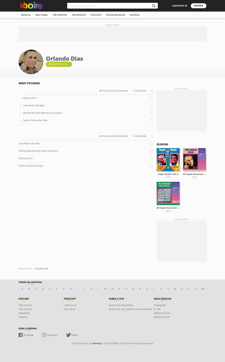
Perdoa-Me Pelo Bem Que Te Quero (42, 112)
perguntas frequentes (121, 305)
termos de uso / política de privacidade (130, 309)
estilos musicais (115, 14)
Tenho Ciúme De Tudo (35, 120)
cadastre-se (179, 5)
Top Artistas (25, 309)
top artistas (60, 14)
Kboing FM (160, 305)
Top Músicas (25, 305)
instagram (52, 335)
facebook (28, 335)
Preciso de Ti (30, 98)
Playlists (23, 317)
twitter (74, 335)
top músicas (79, 14)
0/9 (202, 288)
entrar (198, 5)
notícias (135, 14)
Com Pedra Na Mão (33, 105)
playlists (96, 14)
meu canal (41, 14)
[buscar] (154, 6)
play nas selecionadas (115, 90)
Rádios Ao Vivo (162, 313)
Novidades (24, 313)
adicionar (140, 90)
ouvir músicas (60, 64)
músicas (25, 14)
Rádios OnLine (162, 317)
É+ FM (157, 309)
